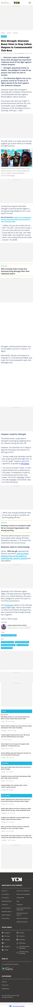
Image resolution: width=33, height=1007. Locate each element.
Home (3, 33)
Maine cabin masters (22, 642)
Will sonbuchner (22, 645)
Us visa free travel (7, 642)
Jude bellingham (7, 647)
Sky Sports (25, 463)
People (3, 804)
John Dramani (23, 553)
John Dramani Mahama (9, 635)
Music (3, 721)
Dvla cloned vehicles (8, 645)
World (3, 748)
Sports (9, 33)
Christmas (8, 605)
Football (3, 757)
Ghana (3, 780)
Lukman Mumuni (20, 53)
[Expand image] (31, 150)
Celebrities (4, 730)
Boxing (15, 33)
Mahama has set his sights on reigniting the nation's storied (14, 557)
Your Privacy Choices (18, 1006)
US (2, 739)
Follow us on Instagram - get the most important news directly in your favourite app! (16, 219)
